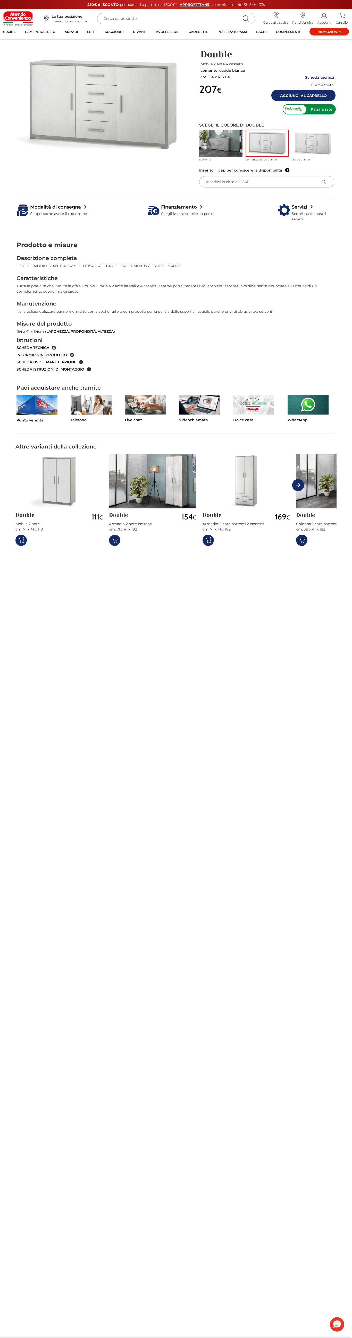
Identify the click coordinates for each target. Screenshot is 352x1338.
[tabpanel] (176, 313)
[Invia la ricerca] (245, 18)
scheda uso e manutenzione (46, 362)
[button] (102, 104)
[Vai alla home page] (18, 18)
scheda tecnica (32, 347)
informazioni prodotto (41, 355)
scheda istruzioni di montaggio (50, 369)
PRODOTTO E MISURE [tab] (47, 245)
